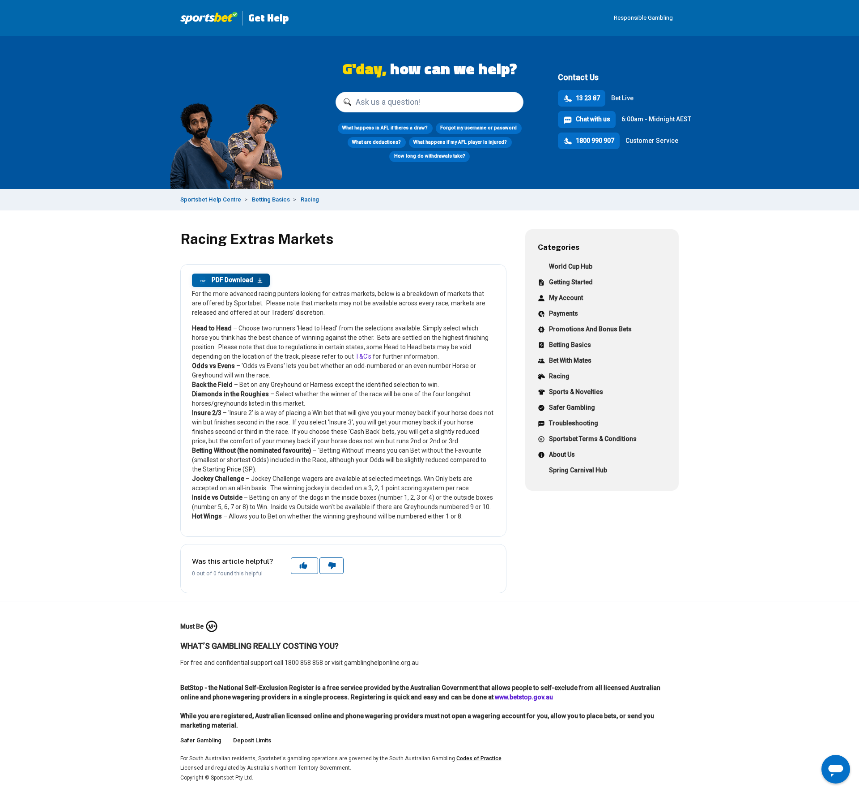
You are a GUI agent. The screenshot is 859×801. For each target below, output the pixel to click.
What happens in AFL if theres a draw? (385, 128)
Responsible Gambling (643, 17)
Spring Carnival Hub (578, 470)
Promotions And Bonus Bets (590, 329)
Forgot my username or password (478, 128)
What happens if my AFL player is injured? (460, 142)
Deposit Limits (252, 740)
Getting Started (571, 282)
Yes (304, 565)
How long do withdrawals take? (429, 156)
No (331, 565)
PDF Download (226, 279)
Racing (310, 199)
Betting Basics (271, 199)
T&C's (363, 356)
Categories (558, 247)
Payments (563, 313)
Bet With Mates (570, 360)
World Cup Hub (570, 266)
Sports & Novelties (576, 391)
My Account (566, 297)
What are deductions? (376, 142)
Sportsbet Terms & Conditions (593, 438)
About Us (562, 454)
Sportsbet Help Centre (210, 199)
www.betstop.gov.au (524, 697)
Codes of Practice (479, 758)
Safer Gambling (572, 407)
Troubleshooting (573, 423)
